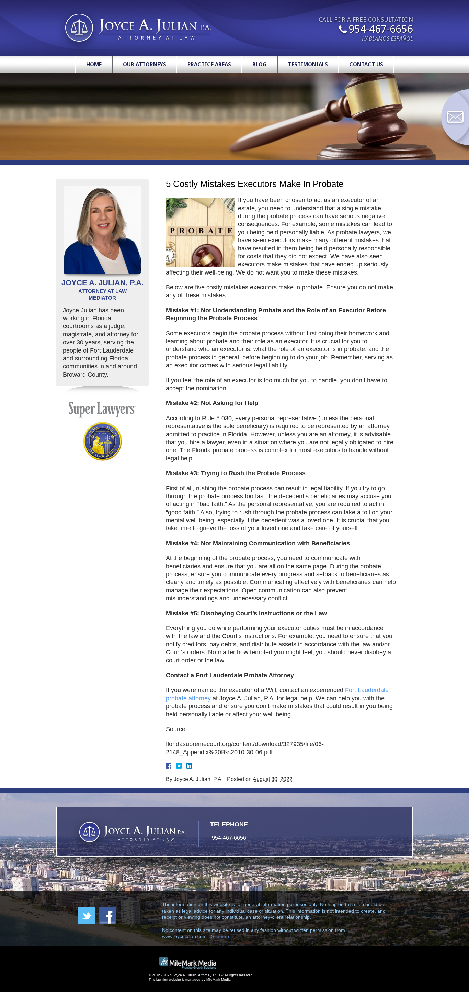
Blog (259, 64)
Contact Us (366, 64)
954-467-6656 (380, 29)
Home (94, 64)
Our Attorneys (144, 64)
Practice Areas (209, 64)
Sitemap (220, 936)
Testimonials (308, 64)
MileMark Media (218, 979)
